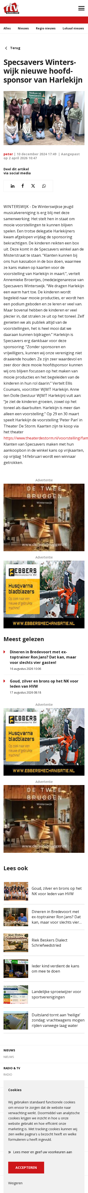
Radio (8, 1075)
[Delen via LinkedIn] (12, 186)
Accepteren (26, 1167)
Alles (7, 28)
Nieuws (23, 28)
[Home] (22, 8)
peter (8, 154)
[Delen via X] (33, 186)
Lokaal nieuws (73, 28)
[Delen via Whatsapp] (44, 186)
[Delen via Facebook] (22, 186)
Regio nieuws (46, 28)
